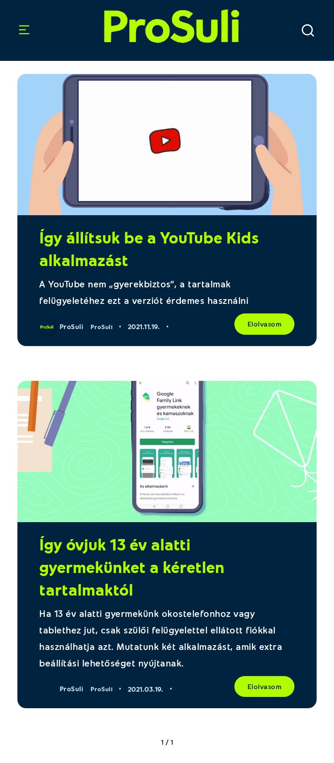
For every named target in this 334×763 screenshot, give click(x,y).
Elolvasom (264, 324)
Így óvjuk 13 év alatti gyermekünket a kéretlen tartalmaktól (131, 567)
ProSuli (166, 21)
